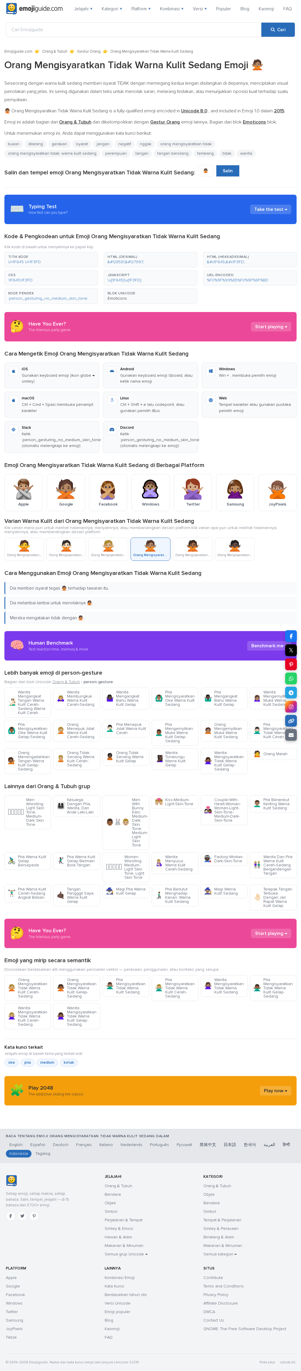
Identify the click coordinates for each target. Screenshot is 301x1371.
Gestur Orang (89, 51)
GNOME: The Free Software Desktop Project (244, 1328)
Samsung (14, 1320)
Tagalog (43, 1153)
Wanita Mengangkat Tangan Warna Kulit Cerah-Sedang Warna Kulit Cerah (26, 702)
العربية (269, 1144)
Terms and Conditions (223, 1286)
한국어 (250, 1144)
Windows (14, 1303)
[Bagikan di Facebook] (291, 636)
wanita (246, 153)
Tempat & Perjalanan (222, 1219)
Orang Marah (270, 754)
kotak (69, 1062)
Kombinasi (171, 8)
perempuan (116, 153)
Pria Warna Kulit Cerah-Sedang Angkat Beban (27, 893)
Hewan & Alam (118, 1237)
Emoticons (117, 298)
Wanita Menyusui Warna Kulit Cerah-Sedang (174, 863)
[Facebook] (10, 1216)
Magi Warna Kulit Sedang (221, 891)
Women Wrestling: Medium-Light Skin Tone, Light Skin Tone (125, 867)
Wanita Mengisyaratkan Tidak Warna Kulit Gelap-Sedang (224, 761)
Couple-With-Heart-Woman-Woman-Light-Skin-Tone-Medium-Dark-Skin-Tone (222, 810)
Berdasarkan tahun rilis (126, 1294)
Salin (228, 171)
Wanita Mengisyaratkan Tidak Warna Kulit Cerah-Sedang (27, 1016)
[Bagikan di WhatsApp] (291, 678)
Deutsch (60, 1144)
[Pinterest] (34, 1216)
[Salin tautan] (291, 721)
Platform (140, 8)
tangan (142, 153)
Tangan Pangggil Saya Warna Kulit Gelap (75, 895)
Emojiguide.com (18, 51)
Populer (223, 8)
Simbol (111, 1211)
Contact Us (213, 1320)
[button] (51, 259)
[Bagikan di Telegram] (291, 692)
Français (84, 1144)
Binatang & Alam (218, 1237)
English (16, 1144)
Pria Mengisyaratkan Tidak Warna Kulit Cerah (273, 730)
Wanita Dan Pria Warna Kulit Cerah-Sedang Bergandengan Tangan (272, 865)
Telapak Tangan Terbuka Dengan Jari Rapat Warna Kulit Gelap (272, 897)
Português (159, 1144)
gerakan (59, 143)
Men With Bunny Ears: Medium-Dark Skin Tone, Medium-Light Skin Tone (127, 822)
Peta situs (267, 1362)
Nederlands (131, 1144)
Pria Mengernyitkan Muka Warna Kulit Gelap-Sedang (174, 732)
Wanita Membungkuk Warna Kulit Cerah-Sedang (75, 698)
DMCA (209, 1311)
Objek (110, 1202)
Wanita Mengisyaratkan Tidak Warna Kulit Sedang (224, 986)
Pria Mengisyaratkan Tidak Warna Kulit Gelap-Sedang (273, 988)
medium (47, 1062)
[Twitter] (22, 1216)
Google (13, 1286)
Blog (244, 8)
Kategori (112, 8)
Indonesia (18, 1153)
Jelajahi (83, 8)
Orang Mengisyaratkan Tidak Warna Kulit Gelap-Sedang (76, 988)
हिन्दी (286, 1144)
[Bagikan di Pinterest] (291, 664)
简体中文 (208, 1144)
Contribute (213, 1277)
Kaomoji (266, 8)
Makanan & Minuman (124, 1245)
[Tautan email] (291, 735)
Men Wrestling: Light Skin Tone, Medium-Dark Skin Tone (26, 812)
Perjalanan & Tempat (124, 1219)
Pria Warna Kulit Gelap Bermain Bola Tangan (76, 861)
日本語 (230, 1144)
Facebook (15, 1294)
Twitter (12, 1311)
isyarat (82, 143)
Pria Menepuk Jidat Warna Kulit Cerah (126, 728)
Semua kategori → (220, 1254)
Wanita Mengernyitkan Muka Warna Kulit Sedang (272, 698)
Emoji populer (117, 1311)
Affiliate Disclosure (220, 1303)
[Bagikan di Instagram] (291, 707)
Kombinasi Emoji (120, 1277)
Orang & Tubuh (54, 51)
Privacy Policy (215, 1294)
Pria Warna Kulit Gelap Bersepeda (27, 861)
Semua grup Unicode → (126, 1254)
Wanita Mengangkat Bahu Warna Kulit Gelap (122, 698)
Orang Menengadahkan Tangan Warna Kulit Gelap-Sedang (29, 761)
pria (27, 1062)
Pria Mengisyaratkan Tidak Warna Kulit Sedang (126, 986)
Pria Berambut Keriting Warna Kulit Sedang (271, 803)
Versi (200, 8)
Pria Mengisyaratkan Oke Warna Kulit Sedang (175, 698)
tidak (227, 153)
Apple (11, 1277)
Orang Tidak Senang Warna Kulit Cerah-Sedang (75, 759)
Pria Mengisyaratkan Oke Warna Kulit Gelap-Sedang (27, 730)
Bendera (113, 1194)
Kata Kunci (114, 1286)
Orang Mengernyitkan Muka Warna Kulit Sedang (223, 730)
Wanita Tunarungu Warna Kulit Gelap (170, 759)
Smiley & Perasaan (220, 1228)
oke (11, 1062)
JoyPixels (14, 1328)
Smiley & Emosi (119, 1228)
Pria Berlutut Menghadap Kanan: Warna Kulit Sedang (172, 895)
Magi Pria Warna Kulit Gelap (126, 891)
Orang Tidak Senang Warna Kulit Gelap (124, 756)
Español (37, 1144)
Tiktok (11, 1337)
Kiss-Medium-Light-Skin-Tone (174, 801)
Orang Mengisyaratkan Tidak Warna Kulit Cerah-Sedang (27, 988)
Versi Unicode (118, 1303)
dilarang (35, 143)
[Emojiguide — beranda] (11, 1181)
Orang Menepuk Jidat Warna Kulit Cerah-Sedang (75, 730)
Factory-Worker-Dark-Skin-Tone (223, 858)
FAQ (287, 8)
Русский (184, 1144)
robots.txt (287, 1362)
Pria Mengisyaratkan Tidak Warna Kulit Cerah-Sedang (175, 988)
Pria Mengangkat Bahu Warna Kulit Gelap (221, 698)
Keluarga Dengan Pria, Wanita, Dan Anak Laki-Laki (75, 806)
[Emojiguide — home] (34, 9)
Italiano (106, 1144)
